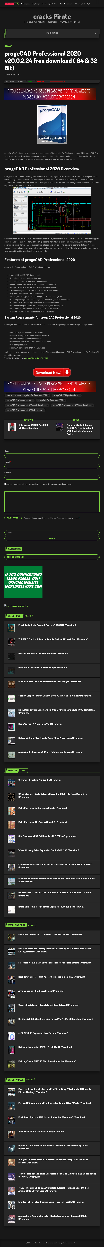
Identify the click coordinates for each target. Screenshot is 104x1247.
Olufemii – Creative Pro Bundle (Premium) (39, 779)
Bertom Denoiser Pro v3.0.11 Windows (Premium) (43, 653)
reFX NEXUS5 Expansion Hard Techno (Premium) (43, 1033)
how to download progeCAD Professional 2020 (26, 395)
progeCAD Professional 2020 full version (24, 410)
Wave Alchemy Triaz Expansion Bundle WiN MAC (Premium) (48, 850)
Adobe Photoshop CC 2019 (36, 358)
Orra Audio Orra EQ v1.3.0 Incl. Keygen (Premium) (43, 667)
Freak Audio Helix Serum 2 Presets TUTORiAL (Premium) (47, 625)
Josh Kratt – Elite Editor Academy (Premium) (41, 1131)
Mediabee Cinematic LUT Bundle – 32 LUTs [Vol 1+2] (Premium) (50, 934)
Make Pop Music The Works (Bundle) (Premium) (42, 822)
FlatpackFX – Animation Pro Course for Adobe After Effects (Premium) (54, 962)
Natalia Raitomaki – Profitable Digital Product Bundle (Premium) (51, 906)
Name (7, 451)
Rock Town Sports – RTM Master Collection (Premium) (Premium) (51, 976)
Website (7, 473)
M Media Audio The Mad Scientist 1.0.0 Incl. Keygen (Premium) (49, 681)
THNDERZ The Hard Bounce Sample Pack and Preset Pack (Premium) (53, 639)
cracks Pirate (52, 16)
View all (28, 616)
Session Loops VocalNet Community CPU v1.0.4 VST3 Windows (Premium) (55, 695)
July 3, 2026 (81, 4)
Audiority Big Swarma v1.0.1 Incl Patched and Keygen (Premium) (50, 752)
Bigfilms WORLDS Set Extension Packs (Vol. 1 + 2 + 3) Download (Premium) (55, 1019)
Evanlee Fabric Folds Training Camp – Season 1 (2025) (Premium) (51, 1201)
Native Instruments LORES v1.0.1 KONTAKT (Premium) (45, 1047)
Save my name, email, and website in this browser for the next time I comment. (39, 484)
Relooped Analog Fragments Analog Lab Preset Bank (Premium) (47, 4)
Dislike (41, 82)
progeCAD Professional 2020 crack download (26, 405)
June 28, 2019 (11, 74)
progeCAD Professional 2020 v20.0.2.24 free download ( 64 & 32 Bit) (50, 60)
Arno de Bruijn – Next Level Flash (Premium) (41, 990)
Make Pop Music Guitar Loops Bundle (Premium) (42, 808)
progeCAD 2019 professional (66, 395)
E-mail (7, 462)
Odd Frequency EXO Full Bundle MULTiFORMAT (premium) (47, 836)
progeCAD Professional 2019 (18, 400)
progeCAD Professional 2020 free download (72, 405)
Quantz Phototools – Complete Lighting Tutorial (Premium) (48, 1004)
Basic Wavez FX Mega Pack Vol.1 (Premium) (40, 723)
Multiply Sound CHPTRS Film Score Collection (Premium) (47, 1061)
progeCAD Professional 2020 (50, 400)
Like (31, 82)
